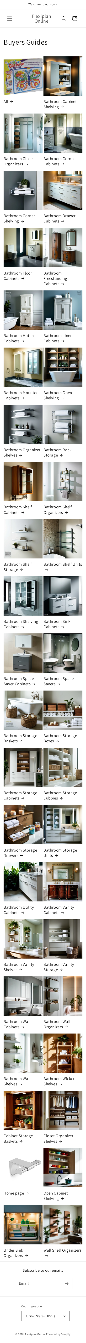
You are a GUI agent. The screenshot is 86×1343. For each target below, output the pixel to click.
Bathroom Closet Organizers (19, 161)
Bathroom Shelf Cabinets (18, 509)
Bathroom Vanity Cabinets (58, 910)
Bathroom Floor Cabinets (18, 275)
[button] (9, 18)
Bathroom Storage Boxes (60, 738)
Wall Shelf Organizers (62, 1250)
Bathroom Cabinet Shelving (60, 104)
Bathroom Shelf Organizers (57, 509)
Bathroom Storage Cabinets (20, 795)
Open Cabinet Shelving (55, 1195)
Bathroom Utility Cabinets (19, 910)
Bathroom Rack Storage (57, 452)
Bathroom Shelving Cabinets (21, 624)
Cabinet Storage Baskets (18, 1138)
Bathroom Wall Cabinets (17, 1024)
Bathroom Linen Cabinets (57, 338)
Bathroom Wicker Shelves (59, 1081)
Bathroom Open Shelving (57, 395)
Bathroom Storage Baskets (20, 738)
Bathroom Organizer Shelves (22, 452)
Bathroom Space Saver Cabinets (19, 681)
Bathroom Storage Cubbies (60, 795)
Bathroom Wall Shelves (17, 1081)
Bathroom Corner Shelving (19, 218)
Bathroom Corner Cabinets (59, 161)
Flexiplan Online (35, 1334)
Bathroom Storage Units (60, 852)
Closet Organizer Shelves (58, 1138)
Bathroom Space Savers (58, 681)
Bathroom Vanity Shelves (19, 967)
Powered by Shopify (58, 1334)
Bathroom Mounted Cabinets (21, 395)
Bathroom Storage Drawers (20, 852)
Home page (14, 1193)
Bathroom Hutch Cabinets (19, 338)
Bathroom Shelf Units (62, 564)
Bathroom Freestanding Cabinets (55, 278)
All (6, 101)
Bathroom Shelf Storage (18, 567)
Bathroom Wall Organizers (56, 1024)
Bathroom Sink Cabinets (56, 624)
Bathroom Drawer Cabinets (59, 218)
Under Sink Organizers (13, 1253)
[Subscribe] (67, 1283)
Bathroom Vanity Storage (58, 967)
